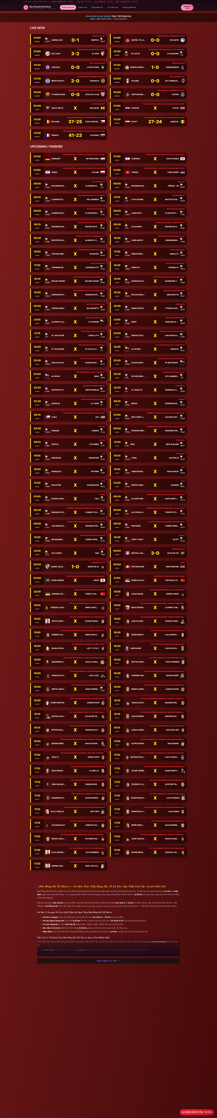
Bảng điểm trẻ (97, 7)
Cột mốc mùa (112, 7)
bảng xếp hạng (112, 906)
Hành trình (83, 7)
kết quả (99, 906)
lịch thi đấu (90, 906)
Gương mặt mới (68, 7)
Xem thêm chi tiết (107, 961)
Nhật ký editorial (129, 7)
